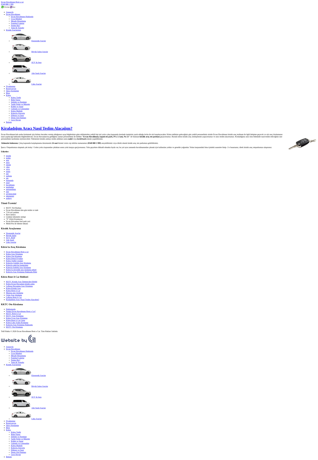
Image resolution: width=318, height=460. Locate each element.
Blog (8, 93)
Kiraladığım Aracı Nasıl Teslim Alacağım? (36, 128)
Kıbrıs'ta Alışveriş (18, 113)
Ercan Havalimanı (13, 14)
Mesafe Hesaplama (18, 21)
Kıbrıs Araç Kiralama (14, 254)
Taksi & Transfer (17, 28)
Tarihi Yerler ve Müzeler (20, 104)
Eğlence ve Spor (17, 115)
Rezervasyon (11, 89)
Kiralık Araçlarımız (13, 30)
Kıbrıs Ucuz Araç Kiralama (16, 318)
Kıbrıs (8, 95)
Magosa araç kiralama (14, 293)
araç (7, 160)
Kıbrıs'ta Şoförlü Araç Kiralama (18, 267)
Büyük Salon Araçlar (39, 52)
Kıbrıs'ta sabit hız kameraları (17, 265)
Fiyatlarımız (10, 86)
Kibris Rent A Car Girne (15, 320)
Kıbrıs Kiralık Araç (13, 288)
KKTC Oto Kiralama (14, 327)
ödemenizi (10, 196)
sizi (7, 174)
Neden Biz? (15, 26)
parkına (9, 176)
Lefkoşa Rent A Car (14, 297)
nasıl (8, 183)
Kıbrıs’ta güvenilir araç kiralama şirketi (21, 270)
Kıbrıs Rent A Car (13, 291)
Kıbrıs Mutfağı (16, 111)
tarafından (10, 187)
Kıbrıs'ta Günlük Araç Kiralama (18, 263)
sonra (8, 171)
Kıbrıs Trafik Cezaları (14, 261)
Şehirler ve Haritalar (19, 102)
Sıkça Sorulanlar (12, 91)
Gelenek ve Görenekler (20, 109)
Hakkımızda (11, 309)
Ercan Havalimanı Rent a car (12, 2)
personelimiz (11, 189)
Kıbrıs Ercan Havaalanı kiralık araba (20, 284)
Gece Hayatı (16, 120)
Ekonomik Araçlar (38, 41)
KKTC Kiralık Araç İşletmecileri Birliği (21, 282)
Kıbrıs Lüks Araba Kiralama (17, 323)
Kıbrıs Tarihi (16, 98)
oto (7, 178)
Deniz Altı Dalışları (18, 118)
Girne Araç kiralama (14, 295)
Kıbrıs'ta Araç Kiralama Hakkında (19, 325)
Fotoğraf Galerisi (17, 23)
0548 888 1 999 (7, 4)
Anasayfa (9, 12)
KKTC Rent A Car (13, 314)
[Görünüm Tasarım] (18, 342)
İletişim (9, 122)
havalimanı (10, 185)
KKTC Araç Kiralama (14, 316)
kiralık (8, 156)
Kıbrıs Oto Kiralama (14, 256)
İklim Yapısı (15, 100)
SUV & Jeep (36, 62)
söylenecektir (11, 194)
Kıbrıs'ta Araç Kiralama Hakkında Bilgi (21, 272)
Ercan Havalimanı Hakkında (22, 17)
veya (8, 169)
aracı (8, 162)
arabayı (9, 198)
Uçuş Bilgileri (16, 19)
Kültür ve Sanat (17, 106)
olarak (8, 165)
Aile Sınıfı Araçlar (38, 73)
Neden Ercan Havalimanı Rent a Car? (21, 311)
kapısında (9, 180)
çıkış (8, 167)
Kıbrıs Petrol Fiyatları (14, 258)
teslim (8, 158)
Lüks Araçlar (36, 84)
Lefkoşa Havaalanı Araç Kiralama (19, 286)
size (7, 192)
